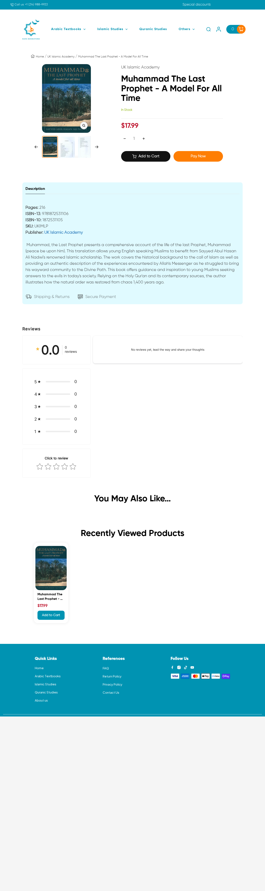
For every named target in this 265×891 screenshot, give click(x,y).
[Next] (97, 146)
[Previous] (36, 146)
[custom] (172, 667)
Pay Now (198, 156)
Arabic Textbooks (48, 676)
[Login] (218, 29)
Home (40, 56)
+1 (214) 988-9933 (31, 4)
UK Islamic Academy (61, 56)
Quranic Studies (46, 692)
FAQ (106, 668)
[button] (56, 381)
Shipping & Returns (52, 297)
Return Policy (112, 676)
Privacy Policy (112, 684)
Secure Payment (100, 297)
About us (41, 700)
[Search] (208, 29)
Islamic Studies (45, 684)
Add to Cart (51, 615)
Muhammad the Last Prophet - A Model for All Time (50, 597)
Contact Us (111, 692)
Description (35, 189)
